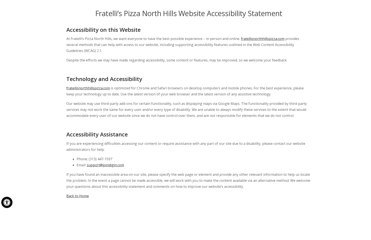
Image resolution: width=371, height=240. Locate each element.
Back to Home (77, 196)
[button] (7, 202)
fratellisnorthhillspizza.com (262, 38)
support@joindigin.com (105, 165)
